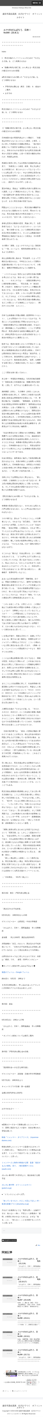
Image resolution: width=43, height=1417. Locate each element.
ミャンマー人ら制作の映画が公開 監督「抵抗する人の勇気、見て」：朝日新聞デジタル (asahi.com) (21, 1166)
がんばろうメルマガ (10, 1240)
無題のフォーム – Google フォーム (15, 972)
